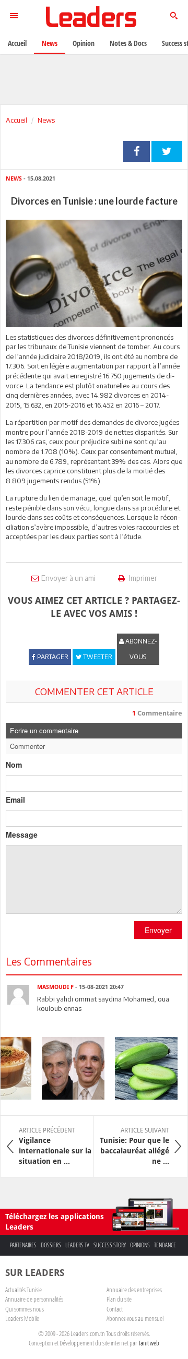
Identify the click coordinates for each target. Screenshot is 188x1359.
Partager (136, 151)
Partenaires (23, 1245)
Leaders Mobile (22, 1318)
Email (15, 799)
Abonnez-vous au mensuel (135, 1318)
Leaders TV (77, 1245)
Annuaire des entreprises (134, 1289)
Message (22, 834)
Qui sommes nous (24, 1309)
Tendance (165, 1245)
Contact (115, 1309)
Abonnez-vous (140, 649)
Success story (109, 1245)
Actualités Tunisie (23, 1289)
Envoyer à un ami (68, 578)
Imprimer (142, 578)
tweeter (166, 151)
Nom (14, 764)
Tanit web (148, 1343)
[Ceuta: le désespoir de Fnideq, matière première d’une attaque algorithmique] (68, 1068)
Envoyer (158, 930)
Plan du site (119, 1299)
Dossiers (51, 1245)
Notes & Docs (128, 43)
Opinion (84, 43)
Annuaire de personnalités (34, 1299)
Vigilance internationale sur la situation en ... (55, 1146)
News (46, 120)
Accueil (16, 120)
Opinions (140, 1245)
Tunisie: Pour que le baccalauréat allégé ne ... (134, 1146)
